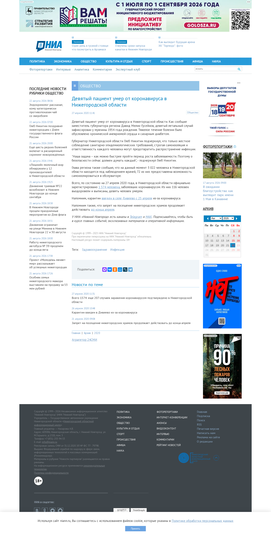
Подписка (203, 416)
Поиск (201, 420)
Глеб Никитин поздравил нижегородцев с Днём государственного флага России (45, 131)
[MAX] (104, 269)
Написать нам (206, 433)
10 (206, 240)
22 (233, 245)
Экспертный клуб (128, 69)
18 (211, 245)
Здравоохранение (94, 250)
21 (227, 245)
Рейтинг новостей (169, 445)
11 (212, 240)
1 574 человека (109, 187)
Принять (135, 528)
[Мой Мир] (120, 269)
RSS (199, 424)
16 (238, 240)
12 (217, 240)
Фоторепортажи (40, 69)
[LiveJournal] (125, 269)
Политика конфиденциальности (51, 472)
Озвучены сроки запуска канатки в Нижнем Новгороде (133, 47)
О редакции (205, 441)
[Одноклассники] (115, 269)
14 (227, 240)
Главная (76, 333)
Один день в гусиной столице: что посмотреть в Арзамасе (90, 47)
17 (206, 245)
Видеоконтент (166, 428)
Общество (88, 61)
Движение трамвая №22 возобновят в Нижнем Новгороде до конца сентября (45, 191)
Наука (216, 61)
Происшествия (172, 61)
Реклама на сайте (208, 437)
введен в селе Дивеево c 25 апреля (127, 198)
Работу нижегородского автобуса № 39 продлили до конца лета (46, 245)
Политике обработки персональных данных (202, 521)
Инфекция (117, 250)
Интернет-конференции (172, 417)
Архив (87, 333)
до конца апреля (102, 210)
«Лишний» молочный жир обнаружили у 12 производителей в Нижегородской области (47, 170)
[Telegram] (130, 269)
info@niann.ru (49, 442)
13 (222, 240)
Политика (37, 61)
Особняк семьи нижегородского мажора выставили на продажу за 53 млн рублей (48, 282)
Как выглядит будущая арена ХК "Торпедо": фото (177, 43)
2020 (97, 333)
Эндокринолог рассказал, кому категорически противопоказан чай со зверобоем (46, 110)
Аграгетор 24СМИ (84, 340)
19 (217, 245)
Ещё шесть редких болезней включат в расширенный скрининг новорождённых (48, 150)
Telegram (136, 217)
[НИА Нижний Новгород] (49, 51)
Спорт (146, 61)
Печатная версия (208, 429)
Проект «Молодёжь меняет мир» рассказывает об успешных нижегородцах (48, 263)
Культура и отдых (119, 61)
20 (222, 245)
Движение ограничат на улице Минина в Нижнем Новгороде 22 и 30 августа (47, 228)
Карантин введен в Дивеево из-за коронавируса (104, 312)
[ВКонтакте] (109, 269)
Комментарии (102, 69)
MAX (148, 217)
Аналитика (81, 69)
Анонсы (162, 423)
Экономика (63, 61)
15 (233, 240)
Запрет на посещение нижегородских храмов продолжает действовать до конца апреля (131, 323)
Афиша (197, 61)
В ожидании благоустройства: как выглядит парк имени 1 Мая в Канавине (218, 193)
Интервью (63, 69)
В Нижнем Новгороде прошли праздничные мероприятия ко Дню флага (47, 210)
